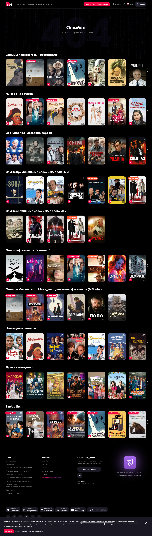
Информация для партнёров (17, 471)
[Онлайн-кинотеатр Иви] (10, 4)
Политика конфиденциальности (19, 481)
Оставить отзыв (12, 493)
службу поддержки (36, 531)
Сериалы (45, 468)
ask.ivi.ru (81, 481)
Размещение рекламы (15, 474)
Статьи (44, 474)
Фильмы (45, 464)
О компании (11, 461)
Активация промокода (51, 478)
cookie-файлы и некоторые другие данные (96, 521)
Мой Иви (45, 461)
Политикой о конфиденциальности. (18, 526)
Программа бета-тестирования (19, 468)
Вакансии (10, 464)
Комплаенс (10, 490)
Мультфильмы (47, 471)
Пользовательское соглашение (19, 478)
